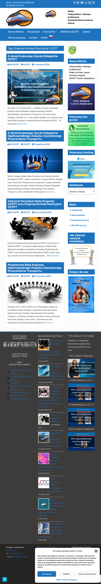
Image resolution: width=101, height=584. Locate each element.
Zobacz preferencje (87, 574)
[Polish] (50, 36)
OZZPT (27, 64)
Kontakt (33, 37)
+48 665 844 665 (19, 2)
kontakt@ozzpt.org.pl (15, 5)
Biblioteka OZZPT (70, 31)
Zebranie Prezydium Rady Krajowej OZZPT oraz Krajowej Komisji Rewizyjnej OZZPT (34, 204)
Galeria (86, 31)
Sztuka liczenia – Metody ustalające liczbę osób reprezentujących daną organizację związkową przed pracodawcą (50, 397)
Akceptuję (46, 574)
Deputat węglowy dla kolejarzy (55, 418)
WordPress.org (79, 225)
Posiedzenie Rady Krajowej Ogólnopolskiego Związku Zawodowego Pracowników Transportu (35, 267)
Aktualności (33, 31)
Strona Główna (16, 31)
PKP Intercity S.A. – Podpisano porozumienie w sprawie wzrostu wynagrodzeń (50, 372)
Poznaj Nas (49, 31)
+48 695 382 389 (16, 553)
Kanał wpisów (78, 215)
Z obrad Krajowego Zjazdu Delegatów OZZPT (33, 58)
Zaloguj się (77, 210)
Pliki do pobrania (16, 37)
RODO (58, 580)
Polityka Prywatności (69, 580)
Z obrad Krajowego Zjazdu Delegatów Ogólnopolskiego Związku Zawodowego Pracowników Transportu (35, 135)
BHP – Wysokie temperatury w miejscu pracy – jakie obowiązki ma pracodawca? (50, 530)
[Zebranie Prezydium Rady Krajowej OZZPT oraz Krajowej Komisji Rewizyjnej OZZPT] (35, 228)
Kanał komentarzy (80, 220)
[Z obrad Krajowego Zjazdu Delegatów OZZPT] (35, 87)
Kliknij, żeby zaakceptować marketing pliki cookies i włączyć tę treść (81, 368)
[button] (96, 551)
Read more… (22, 124)
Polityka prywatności (45, 547)
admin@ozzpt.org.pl (20, 556)
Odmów (66, 574)
